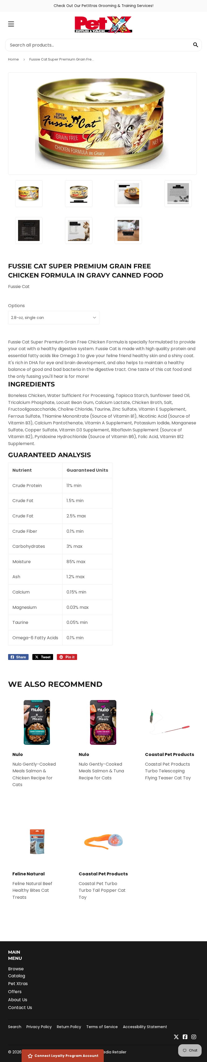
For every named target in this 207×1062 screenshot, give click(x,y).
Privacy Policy (39, 1026)
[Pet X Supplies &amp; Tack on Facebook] (185, 1037)
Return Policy (69, 1026)
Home (13, 59)
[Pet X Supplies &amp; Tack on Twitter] (176, 1037)
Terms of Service (102, 1026)
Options (16, 306)
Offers (15, 992)
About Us (17, 1000)
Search (14, 1026)
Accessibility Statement (145, 1026)
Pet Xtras (18, 984)
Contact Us (20, 1007)
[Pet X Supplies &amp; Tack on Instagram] (193, 1037)
